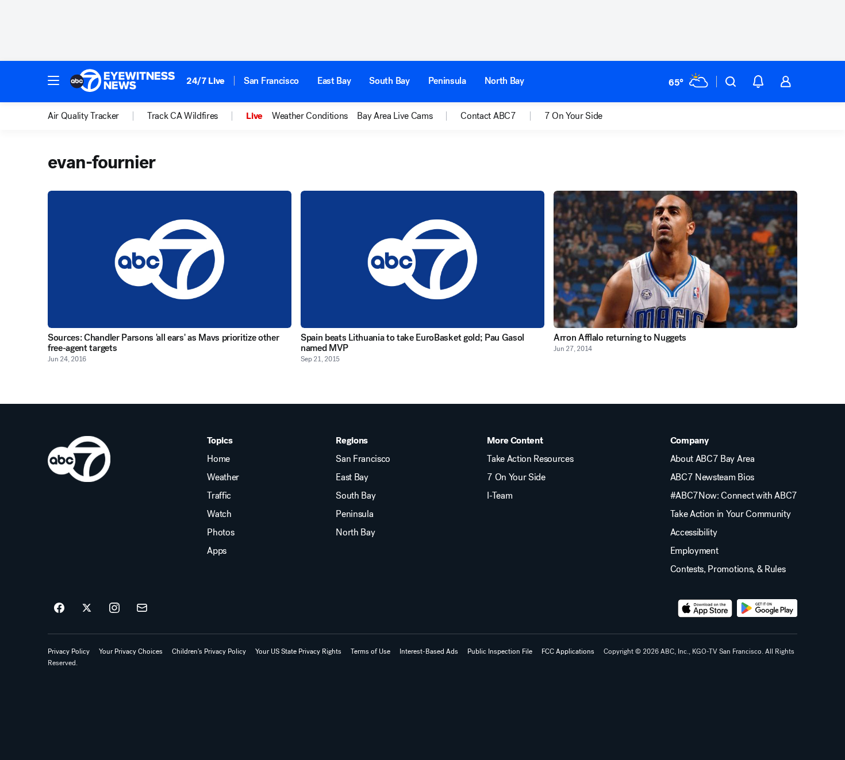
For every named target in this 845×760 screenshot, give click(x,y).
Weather (223, 477)
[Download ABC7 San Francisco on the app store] (705, 608)
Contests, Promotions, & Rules (728, 569)
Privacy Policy (69, 651)
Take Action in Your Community (730, 514)
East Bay (334, 81)
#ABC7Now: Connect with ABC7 (733, 495)
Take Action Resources (530, 459)
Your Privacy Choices (131, 651)
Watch (219, 514)
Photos (220, 532)
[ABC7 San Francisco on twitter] (86, 608)
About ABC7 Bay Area (712, 459)
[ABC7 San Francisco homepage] (122, 81)
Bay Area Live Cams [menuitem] (394, 116)
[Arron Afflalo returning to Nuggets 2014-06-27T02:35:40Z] (675, 259)
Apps (216, 550)
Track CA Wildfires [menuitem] (182, 116)
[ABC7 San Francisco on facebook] (59, 608)
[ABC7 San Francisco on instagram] (114, 608)
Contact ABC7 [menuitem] (488, 116)
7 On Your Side (516, 477)
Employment (694, 550)
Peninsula (447, 81)
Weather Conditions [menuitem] (310, 116)
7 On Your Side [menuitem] (573, 116)
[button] (53, 80)
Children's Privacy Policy (209, 651)
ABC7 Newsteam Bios (712, 477)
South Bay (389, 81)
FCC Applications (567, 651)
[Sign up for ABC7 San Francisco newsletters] (141, 608)
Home (218, 459)
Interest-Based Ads (429, 651)
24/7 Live (205, 81)
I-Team (499, 495)
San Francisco (271, 81)
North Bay (504, 81)
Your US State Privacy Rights (298, 651)
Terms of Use (370, 651)
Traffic (219, 495)
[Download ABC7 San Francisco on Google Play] (767, 608)
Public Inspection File (499, 651)
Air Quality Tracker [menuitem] (83, 116)
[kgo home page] (79, 459)
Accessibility (693, 532)
